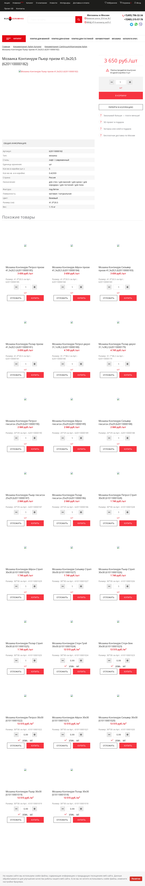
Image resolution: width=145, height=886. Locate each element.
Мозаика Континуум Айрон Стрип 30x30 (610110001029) (24, 571)
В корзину (120, 95)
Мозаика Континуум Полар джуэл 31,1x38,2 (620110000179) (117, 345)
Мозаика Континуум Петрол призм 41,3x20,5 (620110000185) (25, 269)
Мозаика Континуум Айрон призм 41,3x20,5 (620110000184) (71, 269)
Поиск (78, 19)
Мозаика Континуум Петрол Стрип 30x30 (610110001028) (118, 496)
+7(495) (133, 15)
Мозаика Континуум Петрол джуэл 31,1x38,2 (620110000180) (71, 345)
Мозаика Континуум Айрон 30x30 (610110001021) (70, 719)
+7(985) (133, 19)
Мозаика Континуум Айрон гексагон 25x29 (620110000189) (69, 422)
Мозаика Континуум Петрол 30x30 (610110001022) (24, 719)
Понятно (136, 878)
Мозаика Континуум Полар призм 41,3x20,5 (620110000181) (24, 345)
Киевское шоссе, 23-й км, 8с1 (99, 18)
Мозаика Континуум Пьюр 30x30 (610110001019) (23, 793)
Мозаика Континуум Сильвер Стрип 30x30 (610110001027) (71, 571)
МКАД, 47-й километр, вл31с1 (99, 22)
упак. (71, 665)
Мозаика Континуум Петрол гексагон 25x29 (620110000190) (22, 422)
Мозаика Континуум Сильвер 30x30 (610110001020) (118, 719)
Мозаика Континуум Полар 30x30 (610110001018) (70, 793)
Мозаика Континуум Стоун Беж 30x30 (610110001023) (116, 645)
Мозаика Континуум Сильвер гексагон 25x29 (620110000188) (115, 422)
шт (120, 87)
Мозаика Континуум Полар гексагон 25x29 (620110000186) (69, 496)
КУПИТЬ (35, 298)
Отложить (15, 298)
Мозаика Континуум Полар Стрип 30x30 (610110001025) (24, 645)
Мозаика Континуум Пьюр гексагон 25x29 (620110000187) (25, 496)
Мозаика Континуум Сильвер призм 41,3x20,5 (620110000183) (116, 269)
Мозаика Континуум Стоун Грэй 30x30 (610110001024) (69, 645)
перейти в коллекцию (120, 107)
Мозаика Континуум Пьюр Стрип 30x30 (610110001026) (117, 571)
